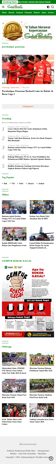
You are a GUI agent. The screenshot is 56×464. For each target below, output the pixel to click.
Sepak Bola (14, 87)
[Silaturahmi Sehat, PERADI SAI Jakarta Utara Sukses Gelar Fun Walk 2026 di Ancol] (14, 359)
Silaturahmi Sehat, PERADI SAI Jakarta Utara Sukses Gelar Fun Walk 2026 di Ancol (14, 370)
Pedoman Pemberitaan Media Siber (21, 451)
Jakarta (31, 184)
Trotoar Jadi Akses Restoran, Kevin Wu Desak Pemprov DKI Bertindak (30, 139)
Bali (5, 184)
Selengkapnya (28, 106)
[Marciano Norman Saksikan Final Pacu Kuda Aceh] (42, 386)
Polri (21, 184)
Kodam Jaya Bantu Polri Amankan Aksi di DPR (39, 217)
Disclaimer (42, 454)
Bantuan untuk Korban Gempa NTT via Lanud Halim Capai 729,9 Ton (29, 149)
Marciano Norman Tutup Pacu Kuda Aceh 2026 (14, 396)
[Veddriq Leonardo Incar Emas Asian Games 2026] (42, 410)
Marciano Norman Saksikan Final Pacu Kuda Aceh (41, 396)
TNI (13, 184)
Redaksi (13, 454)
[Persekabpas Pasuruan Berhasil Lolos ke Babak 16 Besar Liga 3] (28, 69)
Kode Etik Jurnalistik (27, 454)
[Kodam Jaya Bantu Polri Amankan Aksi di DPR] (42, 207)
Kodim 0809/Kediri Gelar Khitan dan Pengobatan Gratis (14, 244)
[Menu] (3, 7)
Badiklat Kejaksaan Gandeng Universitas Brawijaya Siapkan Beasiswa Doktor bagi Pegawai (28, 167)
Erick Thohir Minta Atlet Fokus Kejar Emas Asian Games (12, 421)
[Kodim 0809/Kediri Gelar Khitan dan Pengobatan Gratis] (14, 234)
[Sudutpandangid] (15, 7)
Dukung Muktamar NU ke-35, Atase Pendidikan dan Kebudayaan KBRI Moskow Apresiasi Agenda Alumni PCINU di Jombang (29, 158)
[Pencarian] (52, 7)
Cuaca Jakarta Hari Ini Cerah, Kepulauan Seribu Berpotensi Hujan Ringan (27, 130)
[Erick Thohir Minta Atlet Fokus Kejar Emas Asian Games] (14, 410)
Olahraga (6, 87)
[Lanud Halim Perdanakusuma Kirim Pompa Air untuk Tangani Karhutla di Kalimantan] (42, 234)
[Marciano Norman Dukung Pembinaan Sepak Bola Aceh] (42, 359)
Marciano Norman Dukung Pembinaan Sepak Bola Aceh (41, 369)
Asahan (41, 184)
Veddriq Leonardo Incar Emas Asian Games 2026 (42, 420)
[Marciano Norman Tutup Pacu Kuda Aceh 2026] (14, 386)
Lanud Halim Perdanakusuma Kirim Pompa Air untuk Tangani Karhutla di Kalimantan (42, 245)
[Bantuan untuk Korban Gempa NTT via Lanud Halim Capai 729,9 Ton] (14, 207)
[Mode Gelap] (48, 7)
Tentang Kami (43, 451)
